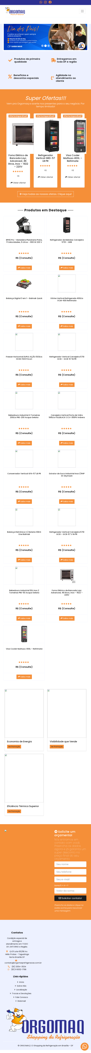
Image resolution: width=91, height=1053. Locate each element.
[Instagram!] (45, 2)
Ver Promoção (14, 746)
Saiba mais (25, 267)
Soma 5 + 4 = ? (61, 885)
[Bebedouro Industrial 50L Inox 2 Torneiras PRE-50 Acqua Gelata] (24, 576)
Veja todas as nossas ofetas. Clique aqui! (47, 194)
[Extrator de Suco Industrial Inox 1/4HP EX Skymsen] (66, 459)
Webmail (21, 1001)
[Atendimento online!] (85, 1047)
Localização (21, 989)
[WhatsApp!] (41, 2)
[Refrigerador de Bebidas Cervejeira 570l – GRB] (66, 225)
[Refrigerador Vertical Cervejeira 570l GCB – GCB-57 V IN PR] (66, 517)
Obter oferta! (19, 182)
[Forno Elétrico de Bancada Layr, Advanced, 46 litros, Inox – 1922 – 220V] (66, 576)
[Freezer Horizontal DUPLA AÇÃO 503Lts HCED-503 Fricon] (24, 342)
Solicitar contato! (71, 898)
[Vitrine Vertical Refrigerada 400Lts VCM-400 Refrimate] (66, 283)
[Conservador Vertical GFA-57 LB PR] (24, 459)
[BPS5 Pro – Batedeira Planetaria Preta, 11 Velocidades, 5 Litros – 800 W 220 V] (24, 225)
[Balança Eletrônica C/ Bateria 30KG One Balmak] (24, 517)
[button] (9, 143)
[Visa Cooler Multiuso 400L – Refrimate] (24, 634)
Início (21, 982)
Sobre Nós (21, 986)
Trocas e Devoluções (21, 993)
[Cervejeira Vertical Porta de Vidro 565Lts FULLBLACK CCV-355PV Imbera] (66, 400)
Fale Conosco (21, 997)
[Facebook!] (50, 2)
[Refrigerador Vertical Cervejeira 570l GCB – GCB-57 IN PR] (66, 342)
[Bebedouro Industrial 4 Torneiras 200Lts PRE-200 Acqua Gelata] (24, 400)
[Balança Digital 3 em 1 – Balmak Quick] (24, 283)
